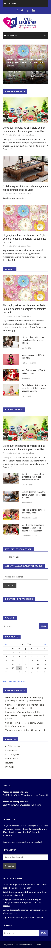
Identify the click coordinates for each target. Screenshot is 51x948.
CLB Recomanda (12, 746)
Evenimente (11, 750)
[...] (11, 149)
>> (44, 644)
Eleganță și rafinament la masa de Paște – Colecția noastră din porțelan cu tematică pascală (25, 239)
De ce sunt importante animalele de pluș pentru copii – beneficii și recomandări (14, 75)
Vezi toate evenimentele (14, 681)
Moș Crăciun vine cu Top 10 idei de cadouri (33, 371)
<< (6, 644)
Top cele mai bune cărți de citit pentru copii (33, 511)
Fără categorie (12, 754)
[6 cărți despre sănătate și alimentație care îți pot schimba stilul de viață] (25, 168)
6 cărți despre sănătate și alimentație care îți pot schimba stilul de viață (37, 75)
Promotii (9, 766)
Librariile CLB (11, 758)
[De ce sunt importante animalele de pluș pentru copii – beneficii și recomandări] (25, 110)
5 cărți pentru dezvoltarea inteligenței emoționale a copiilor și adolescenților (33, 528)
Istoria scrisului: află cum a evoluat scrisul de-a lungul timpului (33, 340)
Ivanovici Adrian (27, 135)
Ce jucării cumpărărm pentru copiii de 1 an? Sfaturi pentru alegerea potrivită (34, 388)
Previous (7, 58)
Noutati (9, 762)
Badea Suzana (27, 193)
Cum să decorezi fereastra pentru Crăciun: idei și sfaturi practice (34, 495)
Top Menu (11, 3)
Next (44, 58)
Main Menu (12, 35)
